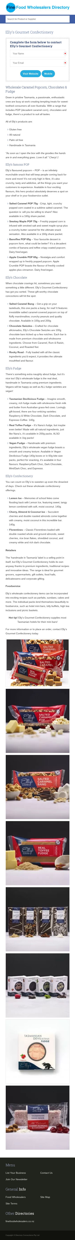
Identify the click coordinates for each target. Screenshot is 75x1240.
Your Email (18, 60)
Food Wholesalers (16, 1197)
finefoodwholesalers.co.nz (20, 1221)
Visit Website (30, 73)
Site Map (45, 1197)
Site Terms (11, 1203)
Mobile (48, 73)
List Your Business (16, 1172)
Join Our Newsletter (16, 1179)
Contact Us (46, 1172)
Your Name (18, 51)
